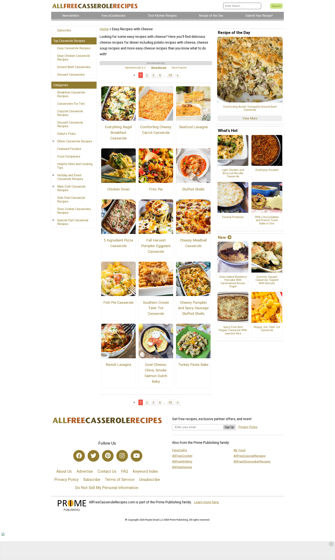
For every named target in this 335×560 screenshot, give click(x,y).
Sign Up (229, 427)
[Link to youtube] (136, 456)
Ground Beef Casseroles (74, 67)
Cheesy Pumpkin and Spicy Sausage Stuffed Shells (193, 308)
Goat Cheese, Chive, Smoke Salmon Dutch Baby (156, 372)
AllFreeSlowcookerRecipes (252, 461)
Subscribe (64, 30)
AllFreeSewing (182, 467)
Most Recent (158, 67)
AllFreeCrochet (182, 456)
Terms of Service (119, 479)
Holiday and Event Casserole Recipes (70, 177)
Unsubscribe (149, 479)
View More (250, 118)
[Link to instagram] (122, 456)
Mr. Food (239, 450)
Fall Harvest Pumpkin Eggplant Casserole (155, 246)
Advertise (84, 471)
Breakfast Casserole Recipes (71, 94)
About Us (64, 471)
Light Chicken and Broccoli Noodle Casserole (233, 173)
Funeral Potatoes (233, 217)
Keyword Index (145, 471)
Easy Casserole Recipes (74, 48)
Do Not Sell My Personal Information (106, 487)
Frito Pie (156, 189)
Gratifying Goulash (267, 170)
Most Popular (179, 67)
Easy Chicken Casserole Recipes (73, 57)
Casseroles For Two (71, 104)
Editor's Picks (66, 134)
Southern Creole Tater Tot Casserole (156, 308)
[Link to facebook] (79, 456)
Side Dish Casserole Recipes (71, 199)
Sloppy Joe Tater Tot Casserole (267, 329)
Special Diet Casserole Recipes (72, 222)
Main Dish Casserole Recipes (71, 188)
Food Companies (68, 156)
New (222, 237)
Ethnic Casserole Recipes (74, 141)
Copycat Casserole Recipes (70, 113)
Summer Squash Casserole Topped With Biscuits (267, 280)
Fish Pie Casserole (118, 302)
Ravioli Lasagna (118, 364)
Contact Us (107, 471)
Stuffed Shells (193, 189)
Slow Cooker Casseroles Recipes (74, 211)
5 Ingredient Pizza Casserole (118, 243)
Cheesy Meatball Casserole (193, 243)
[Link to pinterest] (108, 456)
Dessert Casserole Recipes (70, 124)
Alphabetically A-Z (135, 67)
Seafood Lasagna (193, 127)
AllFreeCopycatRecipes (250, 456)
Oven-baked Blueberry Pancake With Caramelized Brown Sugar (233, 281)
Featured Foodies (69, 149)
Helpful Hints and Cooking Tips (74, 166)
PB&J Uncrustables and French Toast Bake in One (267, 220)
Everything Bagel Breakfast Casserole (118, 132)
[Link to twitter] (93, 456)
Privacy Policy (66, 479)
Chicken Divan (118, 189)
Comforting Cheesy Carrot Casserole (155, 130)
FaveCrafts (179, 450)
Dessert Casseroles (71, 74)
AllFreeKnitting (182, 461)
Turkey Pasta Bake (193, 364)
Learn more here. (206, 502)
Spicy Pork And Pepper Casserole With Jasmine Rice (233, 330)
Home (104, 29)
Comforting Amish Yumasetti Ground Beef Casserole (250, 108)
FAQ (124, 471)
